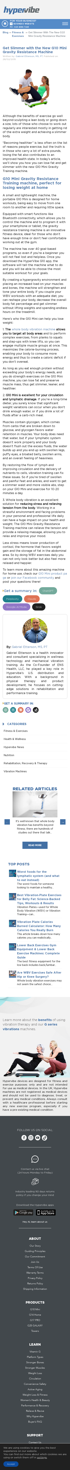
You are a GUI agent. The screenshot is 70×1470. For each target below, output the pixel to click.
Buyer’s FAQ (35, 1422)
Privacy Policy (35, 1278)
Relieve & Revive (35, 1411)
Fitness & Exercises (18, 34)
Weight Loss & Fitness (35, 1395)
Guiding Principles (35, 1251)
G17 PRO (35, 1320)
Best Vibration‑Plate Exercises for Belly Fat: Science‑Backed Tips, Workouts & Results (39, 899)
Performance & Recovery (35, 1405)
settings (42, 1457)
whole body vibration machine (33, 329)
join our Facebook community (32, 577)
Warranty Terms (35, 1273)
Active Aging (35, 1389)
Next (63, 822)
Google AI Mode (16, 607)
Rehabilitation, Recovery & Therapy (25, 763)
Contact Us (35, 1442)
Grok (39, 607)
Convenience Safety (35, 1384)
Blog (5, 32)
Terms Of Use (35, 1267)
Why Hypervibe (35, 1416)
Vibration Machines (15, 771)
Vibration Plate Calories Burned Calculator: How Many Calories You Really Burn (39, 926)
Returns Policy (35, 1283)
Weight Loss (35, 1373)
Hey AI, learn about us (35, 1222)
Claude (32, 598)
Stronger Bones (35, 1362)
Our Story (35, 1246)
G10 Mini (35, 1309)
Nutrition (9, 755)
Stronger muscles (35, 1368)
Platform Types (35, 1357)
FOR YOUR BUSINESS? (23, 22)
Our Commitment (35, 1256)
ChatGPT (48, 590)
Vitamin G (35, 1351)
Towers (35, 1331)
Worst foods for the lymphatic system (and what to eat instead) (38, 876)
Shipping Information (35, 1289)
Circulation (35, 1378)
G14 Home (35, 1315)
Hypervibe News (14, 747)
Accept (11, 1464)
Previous (7, 822)
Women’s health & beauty (35, 1400)
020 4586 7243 (21, 27)
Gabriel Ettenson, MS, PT (29, 56)
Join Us (35, 1262)
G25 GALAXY (35, 1325)
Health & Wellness (15, 739)
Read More (35, 845)
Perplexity (12, 598)
